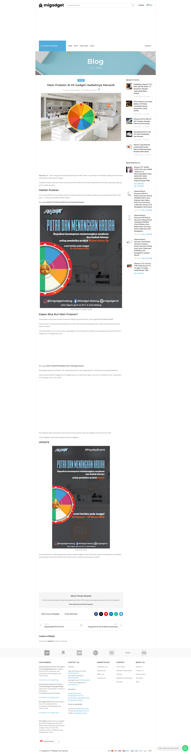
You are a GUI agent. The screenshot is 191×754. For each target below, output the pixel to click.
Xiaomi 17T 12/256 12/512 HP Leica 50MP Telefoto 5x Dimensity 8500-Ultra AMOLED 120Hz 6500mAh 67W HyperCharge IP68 (143, 174)
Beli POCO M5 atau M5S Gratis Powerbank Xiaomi (65, 202)
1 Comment (146, 96)
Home (92, 68)
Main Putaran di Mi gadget (51, 614)
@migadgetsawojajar (75, 700)
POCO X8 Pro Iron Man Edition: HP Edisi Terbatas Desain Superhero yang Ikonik (143, 106)
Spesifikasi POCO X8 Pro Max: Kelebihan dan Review (142, 134)
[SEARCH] (132, 5)
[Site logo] (51, 5)
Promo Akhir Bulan (71, 614)
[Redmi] (95, 652)
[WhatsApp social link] (116, 614)
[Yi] (47, 652)
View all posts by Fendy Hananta (81, 604)
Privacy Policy (141, 674)
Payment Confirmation (124, 670)
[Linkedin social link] (111, 614)
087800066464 (73, 673)
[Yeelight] (63, 652)
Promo (98, 68)
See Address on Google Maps (49, 680)
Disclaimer (139, 678)
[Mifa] (144, 652)
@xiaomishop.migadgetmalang (78, 698)
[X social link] (101, 614)
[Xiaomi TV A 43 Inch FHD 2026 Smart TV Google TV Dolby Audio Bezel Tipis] (129, 269)
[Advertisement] (95, 26)
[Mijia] (128, 652)
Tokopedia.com (102, 667)
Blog (137, 682)
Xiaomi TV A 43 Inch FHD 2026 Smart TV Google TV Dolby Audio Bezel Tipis (142, 267)
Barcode (119, 682)
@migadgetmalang (74, 693)
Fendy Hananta (75, 90)
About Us (139, 667)
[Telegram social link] (121, 614)
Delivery (119, 674)
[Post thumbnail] (129, 90)
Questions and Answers (124, 678)
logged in (51, 641)
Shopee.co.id (101, 670)
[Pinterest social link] (106, 614)
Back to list (81, 625)
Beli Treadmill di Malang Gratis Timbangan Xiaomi (65, 366)
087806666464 (84, 680)
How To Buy (120, 667)
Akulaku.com (101, 678)
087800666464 (73, 678)
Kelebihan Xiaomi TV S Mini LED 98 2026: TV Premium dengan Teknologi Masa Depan (143, 88)
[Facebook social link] (96, 614)
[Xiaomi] (79, 652)
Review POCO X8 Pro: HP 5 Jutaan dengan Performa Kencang (142, 121)
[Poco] (112, 652)
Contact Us (140, 670)
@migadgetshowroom (75, 695)
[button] (185, 748)
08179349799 (73, 685)
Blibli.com (100, 674)
